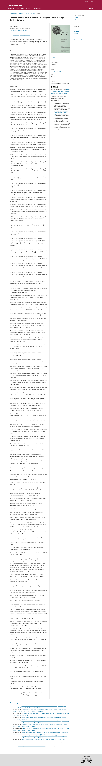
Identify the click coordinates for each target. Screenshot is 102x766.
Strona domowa (13, 13)
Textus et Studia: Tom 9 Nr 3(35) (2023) (33, 738)
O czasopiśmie (37, 8)
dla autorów (77, 31)
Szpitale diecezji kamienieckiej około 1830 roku (33, 739)
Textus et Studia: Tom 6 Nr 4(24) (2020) (33, 711)
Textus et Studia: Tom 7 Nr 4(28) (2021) (33, 723)
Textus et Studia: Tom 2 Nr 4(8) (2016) (35, 734)
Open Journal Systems (79, 39)
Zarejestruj (87, 1)
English (76, 17)
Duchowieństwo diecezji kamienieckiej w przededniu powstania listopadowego (41, 717)
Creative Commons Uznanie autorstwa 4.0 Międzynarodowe (61, 112)
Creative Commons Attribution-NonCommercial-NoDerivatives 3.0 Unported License (60, 91)
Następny (65, 743)
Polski (75, 20)
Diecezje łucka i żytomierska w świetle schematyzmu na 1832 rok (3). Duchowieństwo (43, 713)
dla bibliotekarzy (77, 33)
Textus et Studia (15, 5)
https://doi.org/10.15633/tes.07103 (21, 35)
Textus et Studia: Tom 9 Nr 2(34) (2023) (27, 730)
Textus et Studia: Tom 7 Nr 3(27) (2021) (27, 726)
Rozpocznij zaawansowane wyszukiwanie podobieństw (31, 746)
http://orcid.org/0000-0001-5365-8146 (18, 30)
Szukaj (91, 8)
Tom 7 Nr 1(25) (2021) (30, 13)
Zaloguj (92, 1)
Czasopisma (11, 8)
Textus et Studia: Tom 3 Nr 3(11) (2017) (55, 739)
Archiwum (29, 8)
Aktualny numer (20, 8)
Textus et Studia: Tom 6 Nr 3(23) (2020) (30, 708)
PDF (54, 57)
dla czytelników (77, 29)
